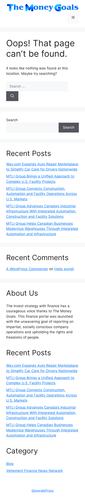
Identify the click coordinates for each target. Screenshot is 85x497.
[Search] (12, 96)
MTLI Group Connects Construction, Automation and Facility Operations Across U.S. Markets (41, 194)
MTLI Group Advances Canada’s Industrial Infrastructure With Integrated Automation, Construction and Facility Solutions (41, 211)
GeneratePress (43, 490)
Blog (9, 464)
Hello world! (64, 269)
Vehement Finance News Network (34, 471)
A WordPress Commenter (27, 269)
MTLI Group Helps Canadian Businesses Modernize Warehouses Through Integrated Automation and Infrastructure (42, 228)
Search (12, 120)
